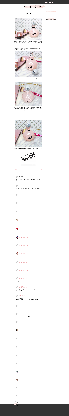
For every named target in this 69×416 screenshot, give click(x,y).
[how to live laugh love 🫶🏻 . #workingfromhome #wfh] (37, 410)
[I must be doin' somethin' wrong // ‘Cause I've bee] (65, 410)
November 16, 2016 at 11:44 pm (23, 262)
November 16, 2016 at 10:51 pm (23, 253)
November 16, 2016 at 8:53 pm (23, 228)
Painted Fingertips (22, 295)
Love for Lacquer (34, 6)
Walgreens (18, 149)
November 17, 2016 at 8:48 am (23, 278)
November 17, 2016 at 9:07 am (23, 287)
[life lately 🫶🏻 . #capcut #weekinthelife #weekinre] (24, 410)
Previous (16, 169)
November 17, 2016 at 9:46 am (23, 296)
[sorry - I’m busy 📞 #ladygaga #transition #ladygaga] (51, 410)
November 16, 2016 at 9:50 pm (23, 237)
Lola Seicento (21, 261)
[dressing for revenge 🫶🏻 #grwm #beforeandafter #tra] (31, 410)
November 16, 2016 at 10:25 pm (23, 245)
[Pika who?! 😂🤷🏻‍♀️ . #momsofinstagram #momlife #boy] (17, 410)
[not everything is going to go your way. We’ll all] (44, 410)
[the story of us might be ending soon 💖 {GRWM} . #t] (10, 410)
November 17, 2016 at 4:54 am (23, 270)
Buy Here (31, 110)
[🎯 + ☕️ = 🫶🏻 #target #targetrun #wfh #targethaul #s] (58, 410)
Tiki (19, 329)
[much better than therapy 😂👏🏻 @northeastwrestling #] (3, 410)
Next (41, 169)
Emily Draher (21, 286)
